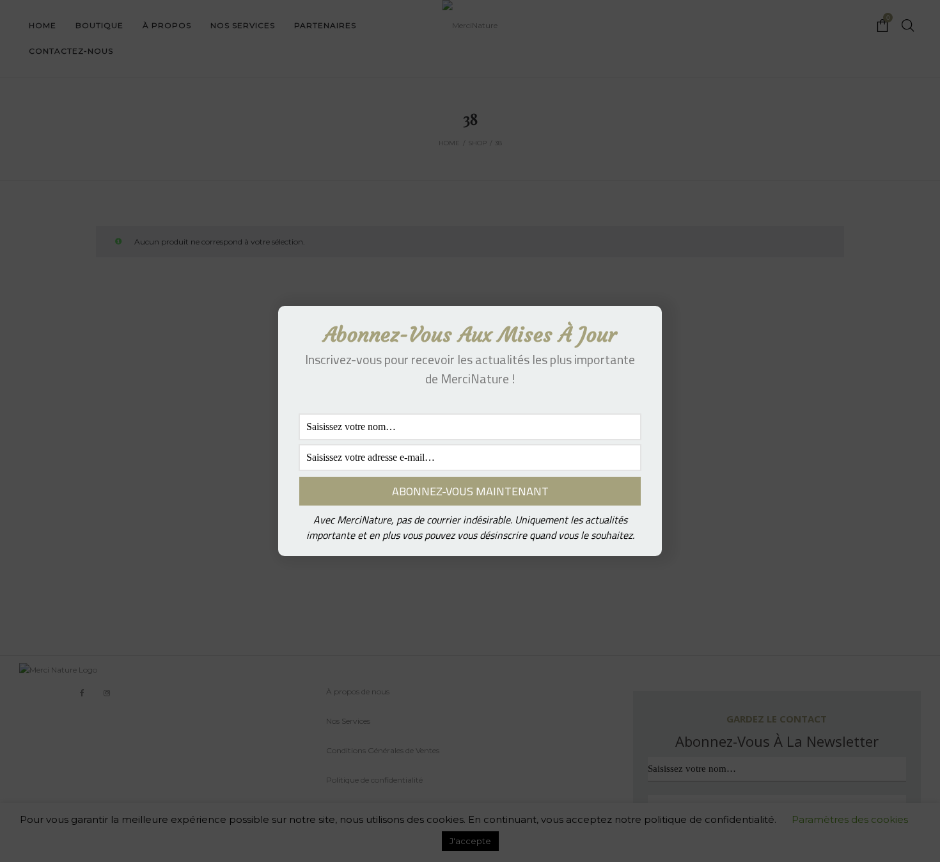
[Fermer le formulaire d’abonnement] (644, 325)
